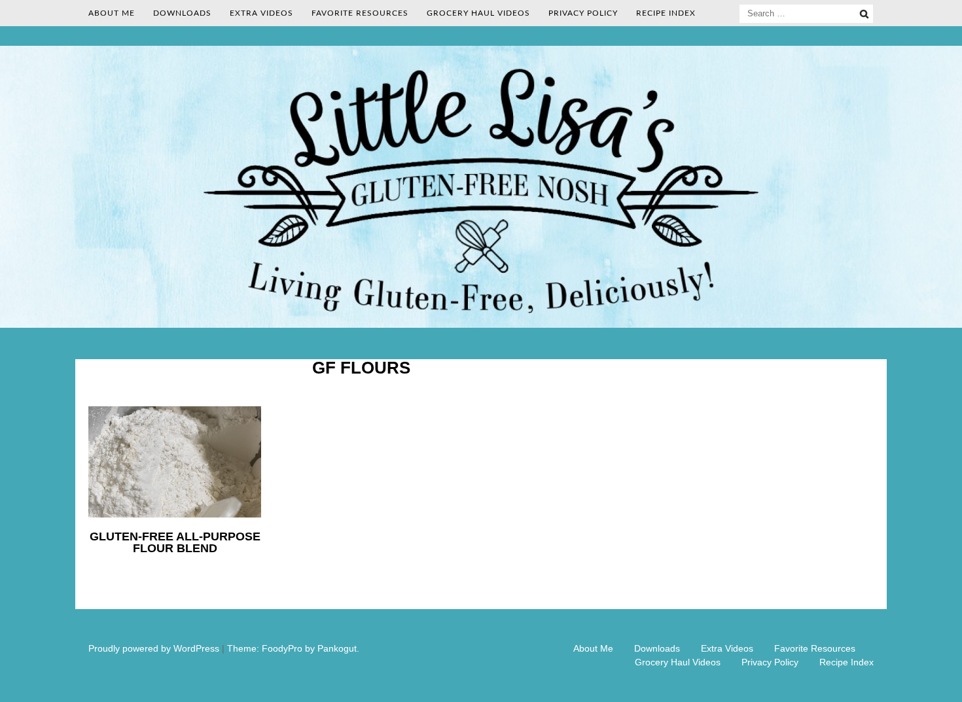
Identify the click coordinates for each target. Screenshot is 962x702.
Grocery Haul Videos (478, 13)
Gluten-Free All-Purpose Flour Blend (175, 542)
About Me (111, 13)
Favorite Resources (360, 13)
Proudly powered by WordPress (153, 648)
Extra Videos (261, 13)
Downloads (182, 13)
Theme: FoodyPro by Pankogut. (293, 648)
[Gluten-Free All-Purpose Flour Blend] (174, 514)
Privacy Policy (583, 13)
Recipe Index (666, 13)
